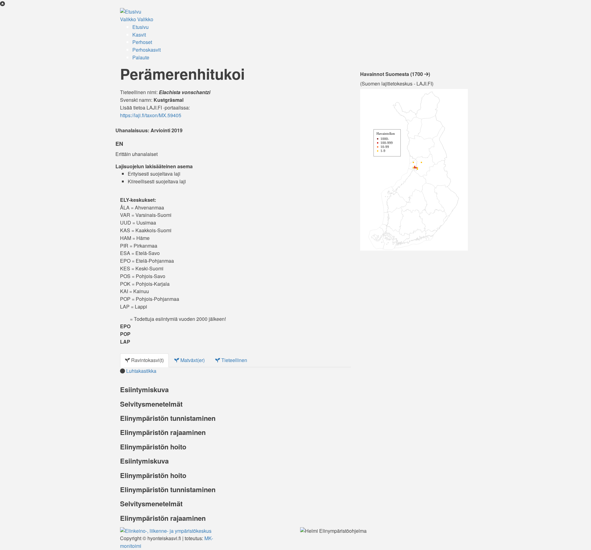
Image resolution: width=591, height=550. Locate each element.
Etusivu (140, 26)
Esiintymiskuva (144, 389)
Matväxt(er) (192, 360)
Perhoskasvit (146, 49)
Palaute (140, 57)
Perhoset (142, 42)
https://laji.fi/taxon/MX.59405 (150, 115)
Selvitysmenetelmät (151, 404)
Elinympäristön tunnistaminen (167, 418)
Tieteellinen (233, 360)
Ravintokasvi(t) (147, 360)
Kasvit (139, 34)
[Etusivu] (130, 11)
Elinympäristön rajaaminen (163, 432)
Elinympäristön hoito (153, 447)
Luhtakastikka (141, 370)
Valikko (128, 19)
